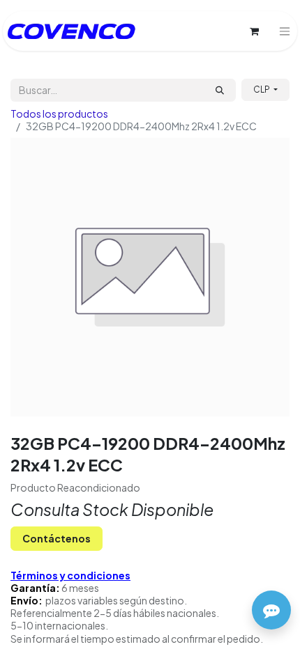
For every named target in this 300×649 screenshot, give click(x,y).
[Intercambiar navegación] (284, 31)
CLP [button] (262, 89)
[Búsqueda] (220, 90)
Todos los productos (59, 113)
